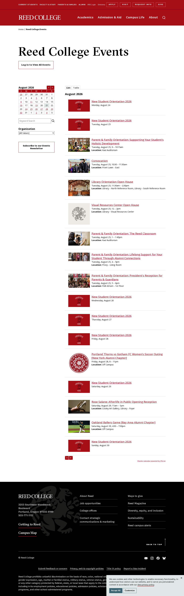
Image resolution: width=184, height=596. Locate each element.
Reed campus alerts (139, 525)
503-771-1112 (25, 515)
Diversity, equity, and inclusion (145, 511)
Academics (85, 17)
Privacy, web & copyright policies (87, 569)
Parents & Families (67, 5)
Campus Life (135, 17)
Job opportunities (90, 503)
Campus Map (27, 533)
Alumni (82, 5)
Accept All (116, 591)
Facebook (158, 558)
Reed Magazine (137, 503)
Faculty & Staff (48, 5)
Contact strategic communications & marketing (97, 520)
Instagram (152, 558)
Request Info (143, 4)
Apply (112, 4)
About (153, 17)
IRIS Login (92, 5)
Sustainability (136, 518)
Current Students (28, 5)
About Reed (87, 496)
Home (21, 29)
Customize (130, 591)
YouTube (145, 558)
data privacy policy (145, 585)
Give (160, 4)
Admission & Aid (109, 17)
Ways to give (135, 496)
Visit (125, 4)
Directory (101, 5)
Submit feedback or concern (52, 569)
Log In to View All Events (35, 65)
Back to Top (154, 545)
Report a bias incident (135, 569)
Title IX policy (114, 569)
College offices (88, 511)
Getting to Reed (29, 524)
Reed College (39, 17)
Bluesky (164, 558)
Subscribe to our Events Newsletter (36, 147)
